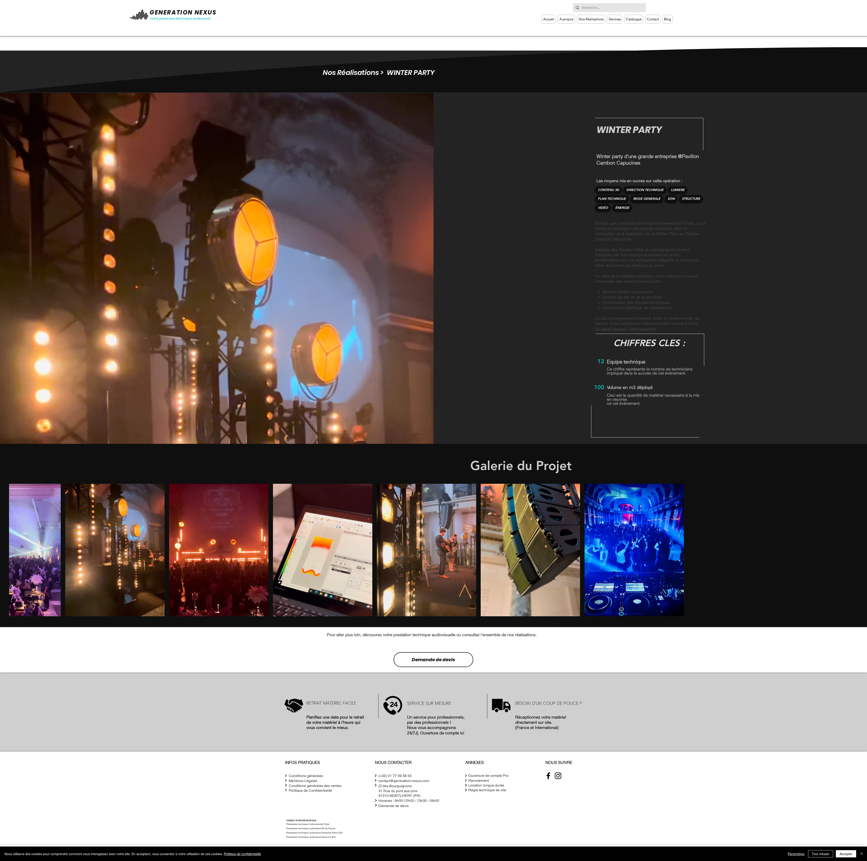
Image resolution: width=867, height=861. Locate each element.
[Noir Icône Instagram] (558, 775)
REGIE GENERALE (646, 199)
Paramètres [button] (796, 854)
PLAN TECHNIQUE (612, 199)
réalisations (525, 634)
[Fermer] (861, 853)
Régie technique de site (487, 790)
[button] (614, 19)
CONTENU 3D (608, 190)
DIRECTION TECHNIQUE (645, 190)
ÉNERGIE (622, 208)
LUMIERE (678, 190)
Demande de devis (433, 659)
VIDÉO (603, 208)
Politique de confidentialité (242, 854)
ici (462, 732)
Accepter (846, 854)
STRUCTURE (691, 199)
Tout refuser (820, 854)
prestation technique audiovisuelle (424, 634)
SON (671, 199)
